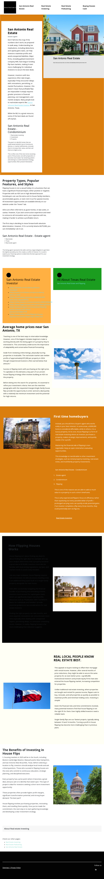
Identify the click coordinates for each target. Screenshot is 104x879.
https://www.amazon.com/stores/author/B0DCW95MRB (31, 302)
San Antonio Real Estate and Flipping (71, 283)
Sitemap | (7, 868)
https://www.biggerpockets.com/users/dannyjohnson (30, 304)
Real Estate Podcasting (14, 845)
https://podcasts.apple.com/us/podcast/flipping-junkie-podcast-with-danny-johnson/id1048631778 (28, 309)
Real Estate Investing (64, 518)
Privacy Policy (16, 868)
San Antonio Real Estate (14, 847)
